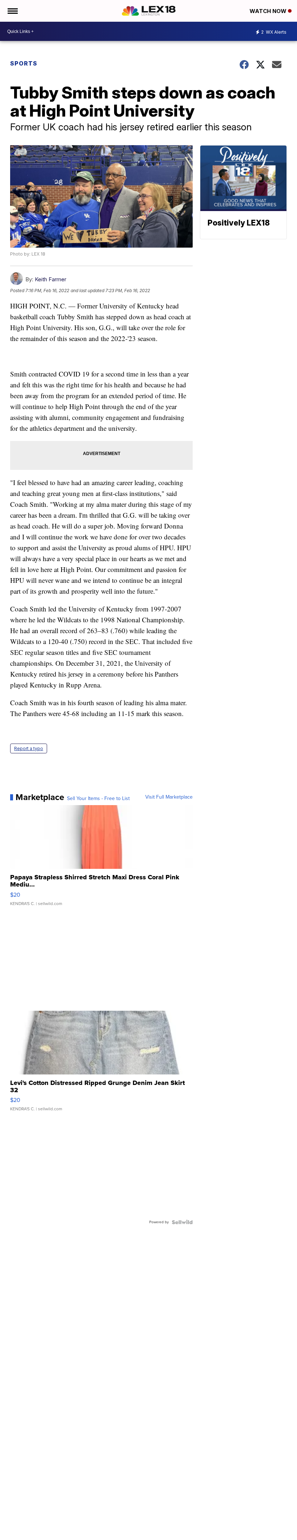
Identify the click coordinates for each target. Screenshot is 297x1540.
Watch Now (269, 11)
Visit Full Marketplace (169, 797)
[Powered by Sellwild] (182, 1222)
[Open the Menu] (12, 11)
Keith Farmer (50, 279)
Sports (23, 63)
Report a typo (28, 748)
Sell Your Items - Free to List (98, 798)
